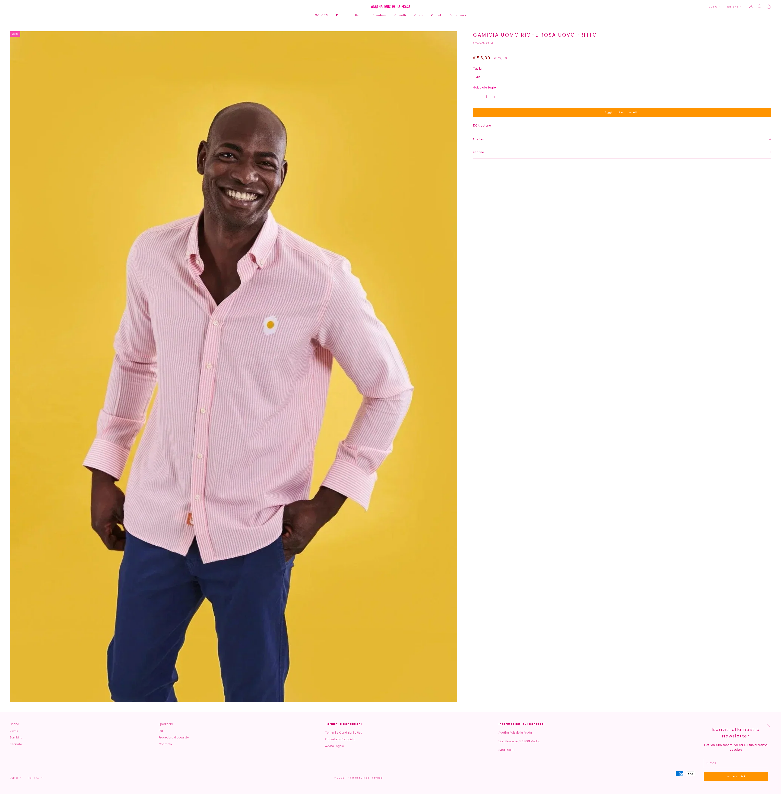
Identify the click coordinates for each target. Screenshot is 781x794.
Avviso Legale (334, 746)
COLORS (321, 15)
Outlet (436, 15)
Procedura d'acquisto (174, 737)
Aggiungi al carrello (622, 112)
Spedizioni (166, 724)
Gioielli (400, 15)
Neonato (16, 744)
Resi (161, 731)
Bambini (379, 15)
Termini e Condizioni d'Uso (343, 733)
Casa (418, 15)
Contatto (165, 744)
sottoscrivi (735, 776)
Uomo (360, 15)
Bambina (16, 737)
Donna (341, 15)
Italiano (732, 6)
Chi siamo (457, 15)
